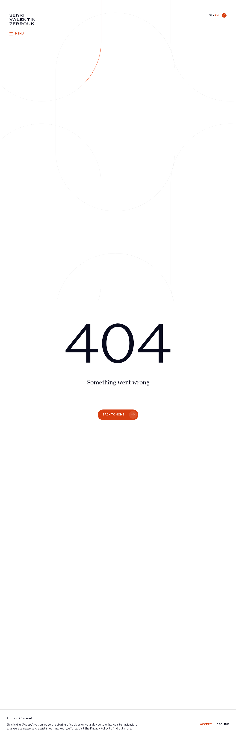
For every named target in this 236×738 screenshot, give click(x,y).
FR (210, 15)
